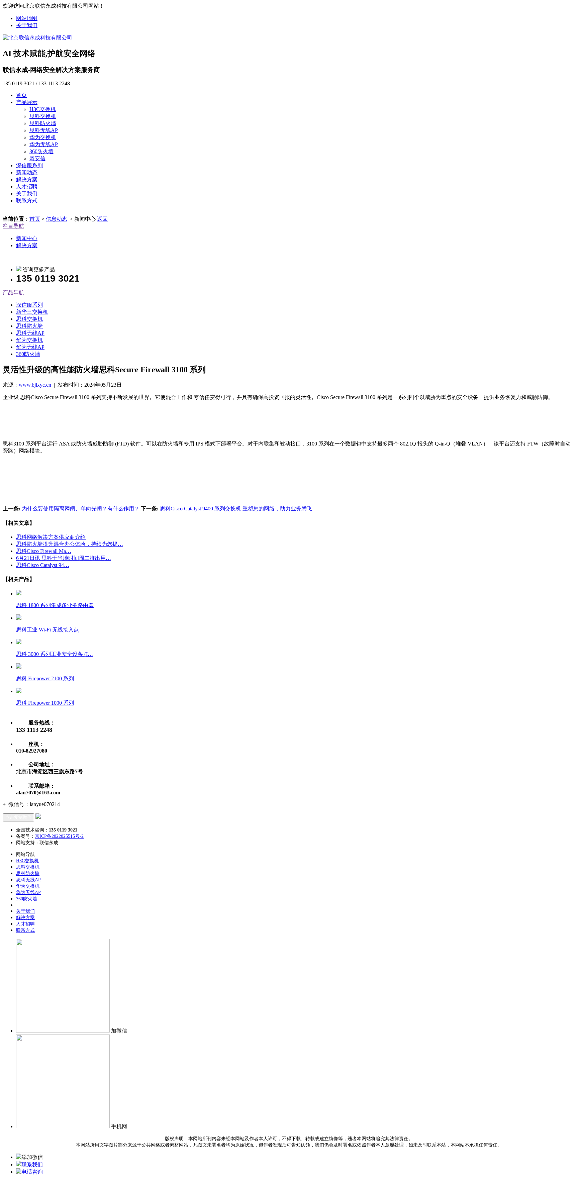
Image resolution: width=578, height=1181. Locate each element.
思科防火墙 (42, 123)
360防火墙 (41, 151)
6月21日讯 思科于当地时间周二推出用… (63, 558)
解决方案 (26, 179)
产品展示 (26, 102)
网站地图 (26, 18)
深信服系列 (29, 165)
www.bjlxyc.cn (35, 385)
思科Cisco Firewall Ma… (43, 551)
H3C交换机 (42, 109)
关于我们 (26, 25)
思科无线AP (43, 130)
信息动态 (56, 219)
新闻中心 (26, 238)
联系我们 (32, 1164)
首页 (21, 95)
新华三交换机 (32, 312)
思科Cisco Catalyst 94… (42, 565)
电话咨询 (32, 1172)
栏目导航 (13, 226)
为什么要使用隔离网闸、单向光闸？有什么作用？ (79, 508)
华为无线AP (43, 144)
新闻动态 (26, 172)
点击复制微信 (18, 817)
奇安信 (37, 158)
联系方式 (26, 200)
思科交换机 (42, 116)
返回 (102, 219)
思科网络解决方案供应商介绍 (51, 537)
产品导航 (13, 292)
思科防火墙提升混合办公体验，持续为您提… (69, 544)
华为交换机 (42, 137)
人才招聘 (26, 186)
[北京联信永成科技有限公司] (37, 37)
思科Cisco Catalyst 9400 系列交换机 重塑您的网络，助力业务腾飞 (235, 508)
